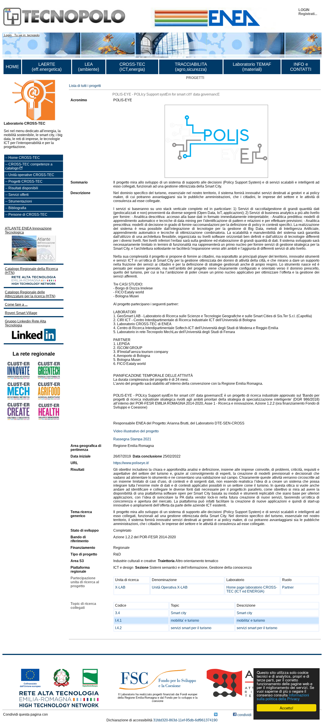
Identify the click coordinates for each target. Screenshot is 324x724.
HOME (12, 66)
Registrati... (307, 14)
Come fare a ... (16, 304)
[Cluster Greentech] (49, 377)
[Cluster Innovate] (18, 377)
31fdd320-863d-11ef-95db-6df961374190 (185, 720)
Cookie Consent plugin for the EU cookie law (287, 715)
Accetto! (286, 708)
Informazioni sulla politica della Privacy (283, 696)
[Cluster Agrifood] (49, 398)
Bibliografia (17, 208)
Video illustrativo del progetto (136, 431)
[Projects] (216, 141)
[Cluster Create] (18, 418)
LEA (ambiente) (88, 67)
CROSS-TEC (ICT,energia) (132, 67)
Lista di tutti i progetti (85, 86)
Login (8, 35)
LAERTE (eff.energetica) (47, 67)
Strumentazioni (20, 201)
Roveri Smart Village (21, 313)
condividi (243, 715)
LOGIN (303, 10)
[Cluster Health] (49, 419)
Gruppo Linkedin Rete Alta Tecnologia (25, 323)
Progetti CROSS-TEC (25, 181)
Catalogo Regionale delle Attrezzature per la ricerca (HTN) (30, 294)
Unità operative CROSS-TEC (31, 175)
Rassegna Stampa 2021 (132, 439)
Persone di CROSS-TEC (27, 214)
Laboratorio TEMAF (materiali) (252, 67)
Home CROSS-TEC (24, 157)
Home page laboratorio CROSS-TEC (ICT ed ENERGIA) (251, 589)
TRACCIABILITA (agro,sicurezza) (191, 67)
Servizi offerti (18, 195)
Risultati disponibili (23, 188)
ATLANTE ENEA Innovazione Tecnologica (28, 230)
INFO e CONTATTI (300, 67)
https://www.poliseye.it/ (131, 463)
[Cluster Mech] (18, 398)
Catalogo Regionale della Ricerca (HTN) (31, 271)
